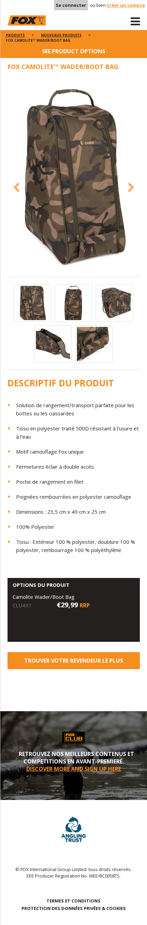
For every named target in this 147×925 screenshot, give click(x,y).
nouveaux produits (61, 35)
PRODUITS (15, 35)
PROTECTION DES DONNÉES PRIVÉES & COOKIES (74, 908)
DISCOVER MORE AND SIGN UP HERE (73, 769)
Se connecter (71, 5)
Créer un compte (126, 5)
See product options (73, 51)
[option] (74, 177)
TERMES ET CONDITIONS (73, 901)
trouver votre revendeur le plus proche (73, 663)
